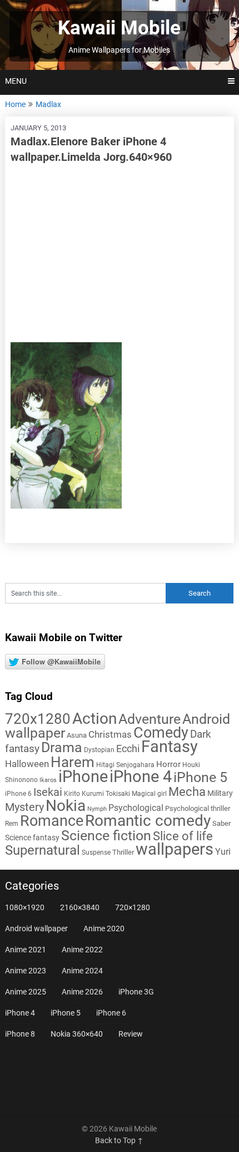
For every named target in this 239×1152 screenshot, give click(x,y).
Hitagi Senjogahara (125, 765)
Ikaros (48, 780)
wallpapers (174, 849)
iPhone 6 (18, 794)
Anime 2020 (104, 928)
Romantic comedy (148, 820)
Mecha (187, 792)
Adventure (149, 719)
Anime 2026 (82, 991)
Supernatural (42, 850)
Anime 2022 (82, 949)
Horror (168, 764)
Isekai (47, 792)
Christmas (110, 734)
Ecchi (128, 748)
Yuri (223, 851)
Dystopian (99, 750)
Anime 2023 (25, 970)
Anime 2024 (82, 970)
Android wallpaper (36, 928)
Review (130, 1033)
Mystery (24, 807)
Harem (72, 761)
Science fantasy (32, 837)
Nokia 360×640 (77, 1033)
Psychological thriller (197, 808)
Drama (61, 747)
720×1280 (132, 907)
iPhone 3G (136, 991)
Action (94, 718)
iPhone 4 (140, 776)
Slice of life (183, 836)
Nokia (66, 805)
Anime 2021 (25, 949)
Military (220, 793)
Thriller (123, 852)
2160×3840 (79, 907)
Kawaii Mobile (119, 28)
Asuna (77, 735)
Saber (221, 823)
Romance (51, 821)
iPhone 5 (200, 777)
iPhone (83, 776)
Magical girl (149, 794)
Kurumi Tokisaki (106, 794)
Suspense (96, 852)
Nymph (97, 809)
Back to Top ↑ (119, 1140)
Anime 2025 (25, 991)
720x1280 (38, 719)
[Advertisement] (120, 253)
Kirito (72, 794)
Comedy (160, 733)
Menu (16, 81)
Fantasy (169, 746)
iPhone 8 (20, 1033)
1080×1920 (24, 907)
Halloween (27, 763)
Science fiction (106, 836)
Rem (11, 824)
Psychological (135, 808)
